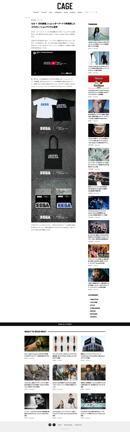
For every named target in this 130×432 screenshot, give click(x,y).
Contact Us (78, 425)
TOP (25, 17)
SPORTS (80, 12)
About (60, 425)
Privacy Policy (68, 425)
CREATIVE (36, 12)
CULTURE (43, 12)
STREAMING (58, 12)
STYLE (50, 12)
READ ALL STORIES (65, 324)
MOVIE (66, 12)
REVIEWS (72, 12)
